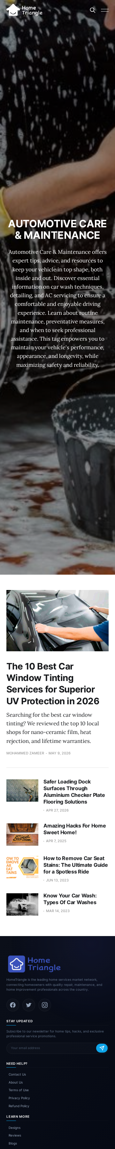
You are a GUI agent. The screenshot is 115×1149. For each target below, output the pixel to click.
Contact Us (17, 1074)
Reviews (15, 1135)
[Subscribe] (102, 1048)
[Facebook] (12, 1005)
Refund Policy (19, 1106)
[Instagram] (44, 1005)
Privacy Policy (19, 1098)
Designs (14, 1128)
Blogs (13, 1143)
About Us (16, 1082)
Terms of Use (19, 1090)
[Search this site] (92, 10)
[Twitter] (28, 1005)
